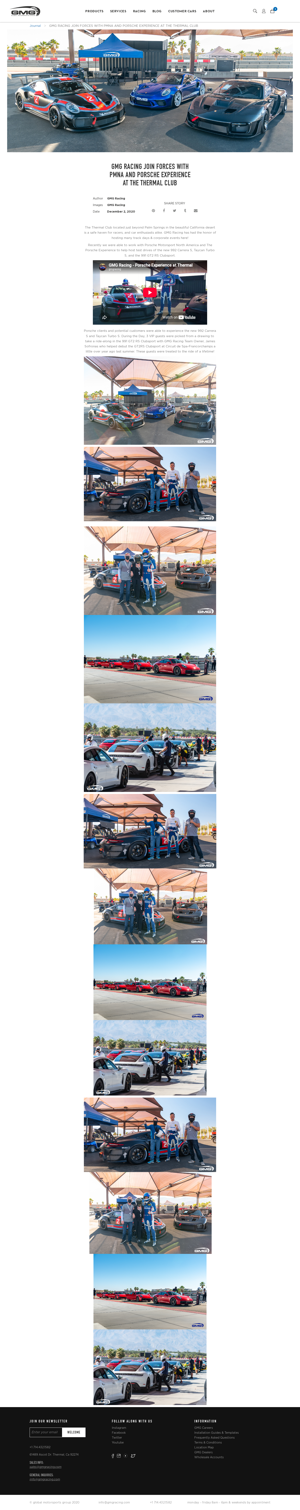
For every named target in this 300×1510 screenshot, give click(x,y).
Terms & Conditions (208, 1442)
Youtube (118, 1442)
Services (118, 11)
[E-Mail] (195, 210)
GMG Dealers (203, 1452)
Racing (139, 11)
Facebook (119, 1432)
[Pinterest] (153, 210)
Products (94, 11)
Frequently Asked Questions (214, 1437)
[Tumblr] (185, 210)
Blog (157, 11)
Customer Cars (182, 11)
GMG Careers (203, 1427)
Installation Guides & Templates (216, 1432)
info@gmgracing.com (45, 1479)
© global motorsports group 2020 (55, 1502)
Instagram (119, 1427)
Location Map (204, 1447)
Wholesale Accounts (209, 1457)
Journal (35, 26)
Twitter (117, 1437)
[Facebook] (164, 210)
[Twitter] (174, 210)
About (208, 11)
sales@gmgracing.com (45, 1467)
